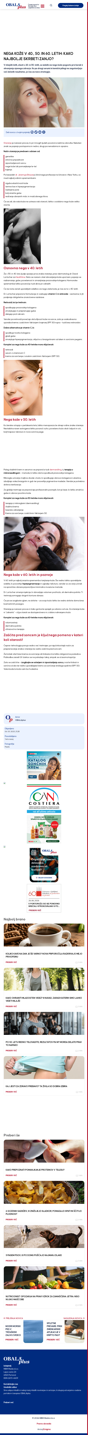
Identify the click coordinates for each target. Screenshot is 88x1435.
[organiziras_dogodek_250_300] (44, 865)
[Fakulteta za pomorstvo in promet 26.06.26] (44, 898)
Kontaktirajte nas (11, 1384)
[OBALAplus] (23, 6)
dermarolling (56, 470)
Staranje (8, 143)
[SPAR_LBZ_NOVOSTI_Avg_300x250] (44, 829)
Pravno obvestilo (44, 1424)
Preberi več (9, 1403)
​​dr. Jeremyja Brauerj (24, 175)
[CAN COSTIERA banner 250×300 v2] (44, 799)
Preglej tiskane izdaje (71, 5)
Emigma (47, 1429)
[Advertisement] (44, 30)
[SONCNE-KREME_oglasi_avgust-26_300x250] (44, 765)
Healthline (20, 277)
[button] (42, 6)
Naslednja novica (73, 1318)
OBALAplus (20, 720)
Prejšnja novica (14, 1318)
